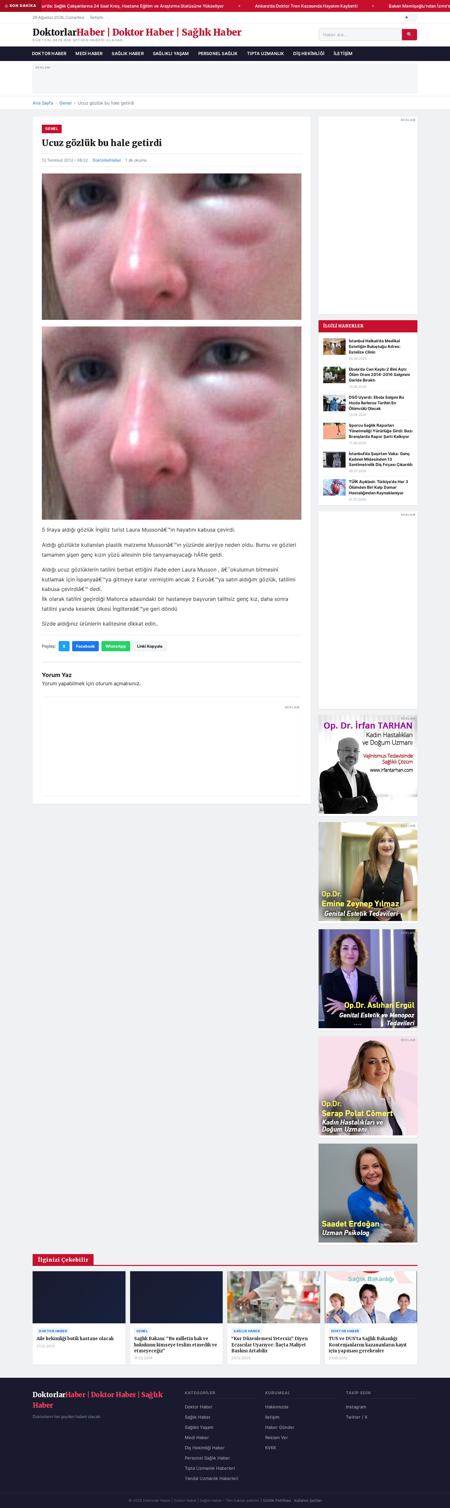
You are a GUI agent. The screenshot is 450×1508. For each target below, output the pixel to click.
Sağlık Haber (127, 53)
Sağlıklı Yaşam (171, 53)
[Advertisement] (225, 77)
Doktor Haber (49, 53)
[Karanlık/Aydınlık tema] (410, 17)
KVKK (270, 1447)
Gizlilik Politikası (277, 1500)
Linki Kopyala (149, 646)
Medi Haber (88, 53)
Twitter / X (356, 1417)
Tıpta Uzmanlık (265, 53)
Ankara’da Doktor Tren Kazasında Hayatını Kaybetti (297, 6)
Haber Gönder (280, 1427)
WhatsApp (115, 646)
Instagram (356, 1406)
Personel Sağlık (218, 53)
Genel (65, 103)
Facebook (85, 646)
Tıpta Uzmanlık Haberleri (210, 1468)
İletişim (96, 17)
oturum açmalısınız (117, 683)
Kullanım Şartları (308, 1500)
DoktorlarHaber (107, 160)
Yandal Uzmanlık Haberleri (211, 1478)
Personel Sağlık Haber (207, 1458)
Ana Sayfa (43, 103)
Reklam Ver (276, 1437)
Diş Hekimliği (308, 53)
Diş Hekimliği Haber (205, 1447)
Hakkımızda (276, 1406)
